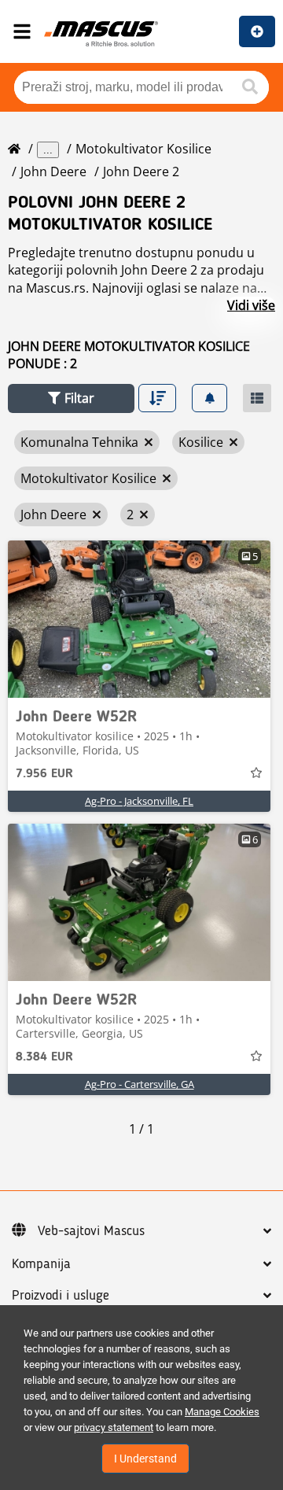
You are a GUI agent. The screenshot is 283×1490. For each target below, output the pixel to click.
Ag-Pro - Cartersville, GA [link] (139, 1084)
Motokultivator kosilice (143, 148)
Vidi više (251, 305)
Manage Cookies (222, 1412)
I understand (145, 1458)
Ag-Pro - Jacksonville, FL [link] (139, 801)
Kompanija (41, 1264)
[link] (139, 619)
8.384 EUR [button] (44, 1057)
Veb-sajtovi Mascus (91, 1231)
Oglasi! (257, 31)
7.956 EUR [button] (44, 774)
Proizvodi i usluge (60, 1296)
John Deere (53, 171)
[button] (71, 398)
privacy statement (113, 1427)
